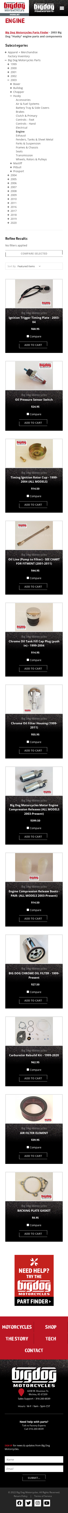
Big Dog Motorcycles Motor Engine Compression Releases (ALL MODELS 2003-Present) (34, 809)
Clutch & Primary (26, 115)
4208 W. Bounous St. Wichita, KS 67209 (38, 1392)
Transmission (24, 155)
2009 (14, 195)
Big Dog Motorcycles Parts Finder (26, 32)
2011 (14, 203)
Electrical (21, 127)
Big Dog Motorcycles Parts (24, 60)
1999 (14, 64)
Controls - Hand (26, 123)
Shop (50, 1327)
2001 (14, 72)
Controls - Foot (25, 119)
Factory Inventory (19, 56)
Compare (35, 336)
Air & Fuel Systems (27, 104)
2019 (14, 219)
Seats (19, 151)
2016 (14, 207)
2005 (14, 179)
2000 (14, 68)
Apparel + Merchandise (23, 52)
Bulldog (18, 88)
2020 (14, 223)
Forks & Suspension (28, 143)
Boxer (16, 84)
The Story (17, 1339)
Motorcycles (17, 1327)
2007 (14, 187)
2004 (14, 175)
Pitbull (17, 167)
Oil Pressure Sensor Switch (34, 399)
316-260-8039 (36, 1428)
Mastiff (17, 163)
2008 (14, 191)
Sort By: (12, 266)
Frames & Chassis (27, 147)
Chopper (18, 92)
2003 (14, 80)
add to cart (33, 345)
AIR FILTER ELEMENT (34, 1133)
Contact (34, 1350)
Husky (17, 96)
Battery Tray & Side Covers (32, 108)
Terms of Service (43, 1496)
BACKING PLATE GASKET (34, 1210)
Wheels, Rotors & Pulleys (31, 159)
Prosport (18, 171)
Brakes (20, 111)
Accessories (23, 100)
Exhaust (21, 135)
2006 (14, 183)
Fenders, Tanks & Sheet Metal (34, 139)
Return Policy (20, 1496)
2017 (14, 211)
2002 (14, 76)
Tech (51, 1339)
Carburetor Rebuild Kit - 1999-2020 (34, 1055)
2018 (14, 215)
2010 (14, 199)
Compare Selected (34, 253)
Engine (20, 131)
